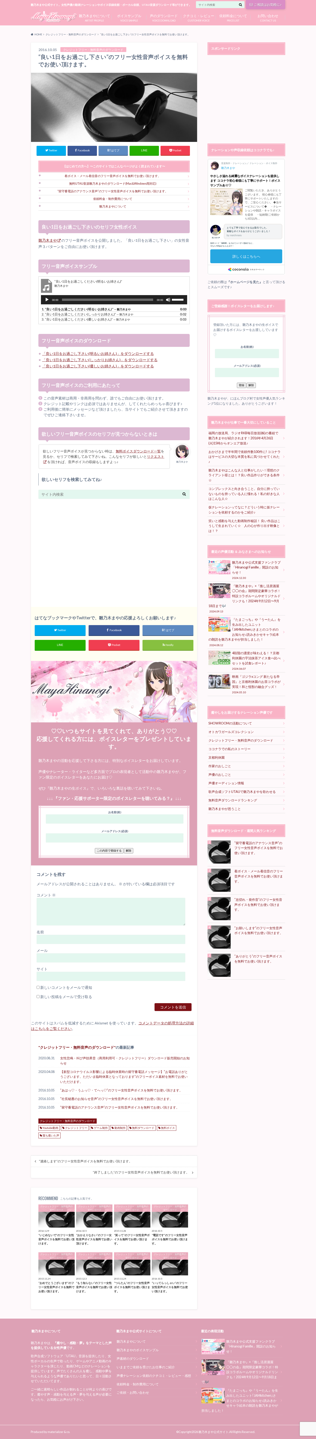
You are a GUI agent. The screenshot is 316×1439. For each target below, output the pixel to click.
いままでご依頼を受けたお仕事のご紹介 (146, 1367)
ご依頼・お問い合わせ (133, 1392)
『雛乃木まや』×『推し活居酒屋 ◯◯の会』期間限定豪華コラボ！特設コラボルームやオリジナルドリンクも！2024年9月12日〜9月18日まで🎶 (244, 598)
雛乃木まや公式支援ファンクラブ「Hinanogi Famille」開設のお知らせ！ (256, 569)
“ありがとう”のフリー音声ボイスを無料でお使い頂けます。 (258, 958)
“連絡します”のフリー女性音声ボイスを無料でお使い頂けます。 (85, 1161)
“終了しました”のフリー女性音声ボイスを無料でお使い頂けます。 (141, 1172)
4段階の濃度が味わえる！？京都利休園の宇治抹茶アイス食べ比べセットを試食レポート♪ (256, 660)
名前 (40, 932)
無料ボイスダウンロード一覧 (138, 451)
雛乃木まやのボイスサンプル (138, 1350)
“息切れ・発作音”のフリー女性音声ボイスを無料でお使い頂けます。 (258, 904)
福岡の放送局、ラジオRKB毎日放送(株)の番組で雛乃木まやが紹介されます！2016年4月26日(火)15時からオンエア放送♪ (243, 438)
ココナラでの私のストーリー (229, 749)
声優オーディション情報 (226, 783)
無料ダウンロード (143, 1128)
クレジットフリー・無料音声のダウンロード (77, 1047)
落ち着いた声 (51, 1135)
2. (87, 314)
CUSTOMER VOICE (198, 17)
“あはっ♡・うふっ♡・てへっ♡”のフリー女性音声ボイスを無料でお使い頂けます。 (121, 1090)
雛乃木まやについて (112, 206)
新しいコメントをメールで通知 (66, 987)
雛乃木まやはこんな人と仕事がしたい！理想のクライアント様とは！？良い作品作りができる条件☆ (244, 475)
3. (86, 319)
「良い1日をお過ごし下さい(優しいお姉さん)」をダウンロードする (98, 366)
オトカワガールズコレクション (231, 732)
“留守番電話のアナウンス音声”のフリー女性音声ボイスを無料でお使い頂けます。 (112, 191)
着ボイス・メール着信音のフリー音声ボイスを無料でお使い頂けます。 (113, 176)
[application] (114, 299)
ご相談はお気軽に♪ (268, 4)
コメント (46, 895)
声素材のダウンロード (133, 1358)
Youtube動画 (50, 1128)
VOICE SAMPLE (129, 17)
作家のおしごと (219, 766)
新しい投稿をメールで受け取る (66, 996)
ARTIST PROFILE (94, 17)
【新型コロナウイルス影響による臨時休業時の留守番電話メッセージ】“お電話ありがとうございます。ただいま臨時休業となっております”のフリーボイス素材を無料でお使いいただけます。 (124, 1077)
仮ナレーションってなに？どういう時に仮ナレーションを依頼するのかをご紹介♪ (244, 509)
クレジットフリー (76, 1128)
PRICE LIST (233, 17)
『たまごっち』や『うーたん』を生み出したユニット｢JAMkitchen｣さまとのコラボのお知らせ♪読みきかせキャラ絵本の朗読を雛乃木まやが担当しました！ (244, 632)
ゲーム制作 (101, 1128)
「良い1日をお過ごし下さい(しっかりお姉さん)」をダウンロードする (100, 359)
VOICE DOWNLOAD (164, 17)
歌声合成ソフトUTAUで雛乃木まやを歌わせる (242, 792)
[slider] (178, 299)
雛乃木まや (47, 240)
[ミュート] (168, 299)
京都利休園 (216, 757)
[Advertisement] (114, 550)
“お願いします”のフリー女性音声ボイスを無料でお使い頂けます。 (258, 930)
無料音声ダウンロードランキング (232, 800)
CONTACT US (267, 17)
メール (42, 950)
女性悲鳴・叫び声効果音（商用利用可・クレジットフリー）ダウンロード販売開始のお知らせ (125, 1060)
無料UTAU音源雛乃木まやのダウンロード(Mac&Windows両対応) (112, 183)
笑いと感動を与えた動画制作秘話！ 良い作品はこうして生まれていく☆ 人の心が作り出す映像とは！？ (244, 526)
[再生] (47, 299)
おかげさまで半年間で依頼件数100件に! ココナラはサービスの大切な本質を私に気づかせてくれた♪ (244, 457)
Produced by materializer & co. (50, 1432)
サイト (42, 969)
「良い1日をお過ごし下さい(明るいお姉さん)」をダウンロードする (98, 353)
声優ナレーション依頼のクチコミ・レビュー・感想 (154, 1376)
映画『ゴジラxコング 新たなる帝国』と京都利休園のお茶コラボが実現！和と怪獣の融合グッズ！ (256, 684)
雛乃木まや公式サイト (213, 1432)
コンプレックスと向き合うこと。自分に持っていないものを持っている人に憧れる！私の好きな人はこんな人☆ (244, 494)
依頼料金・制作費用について (112, 199)
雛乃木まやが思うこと (224, 809)
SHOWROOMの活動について (230, 723)
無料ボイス (168, 1128)
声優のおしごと (219, 774)
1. (86, 309)
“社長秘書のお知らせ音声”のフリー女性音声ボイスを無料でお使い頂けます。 (116, 1099)
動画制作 (120, 1128)
